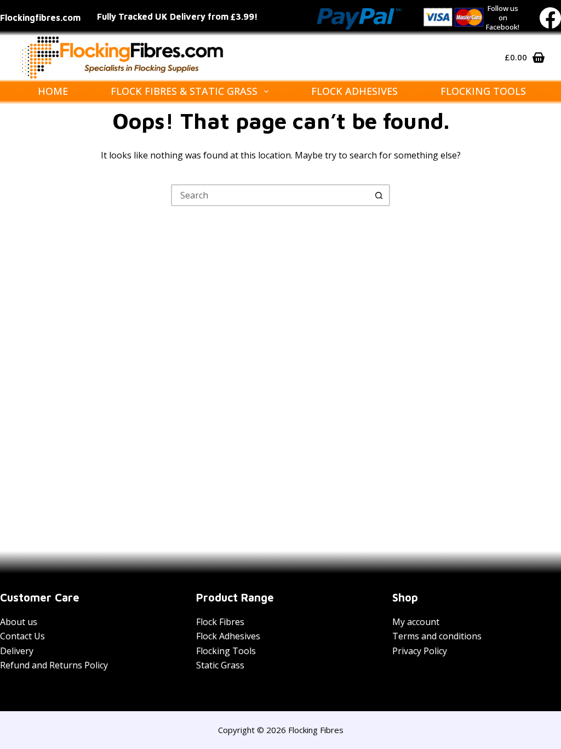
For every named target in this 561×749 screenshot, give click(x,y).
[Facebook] (550, 18)
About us (18, 622)
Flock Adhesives (354, 91)
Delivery (16, 651)
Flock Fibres (220, 622)
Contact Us (22, 636)
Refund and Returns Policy (54, 665)
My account (415, 622)
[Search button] (379, 195)
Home (53, 91)
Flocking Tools (483, 91)
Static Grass (220, 665)
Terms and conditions (437, 636)
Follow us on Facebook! (502, 17)
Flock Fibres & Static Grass (184, 91)
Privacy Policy (419, 651)
